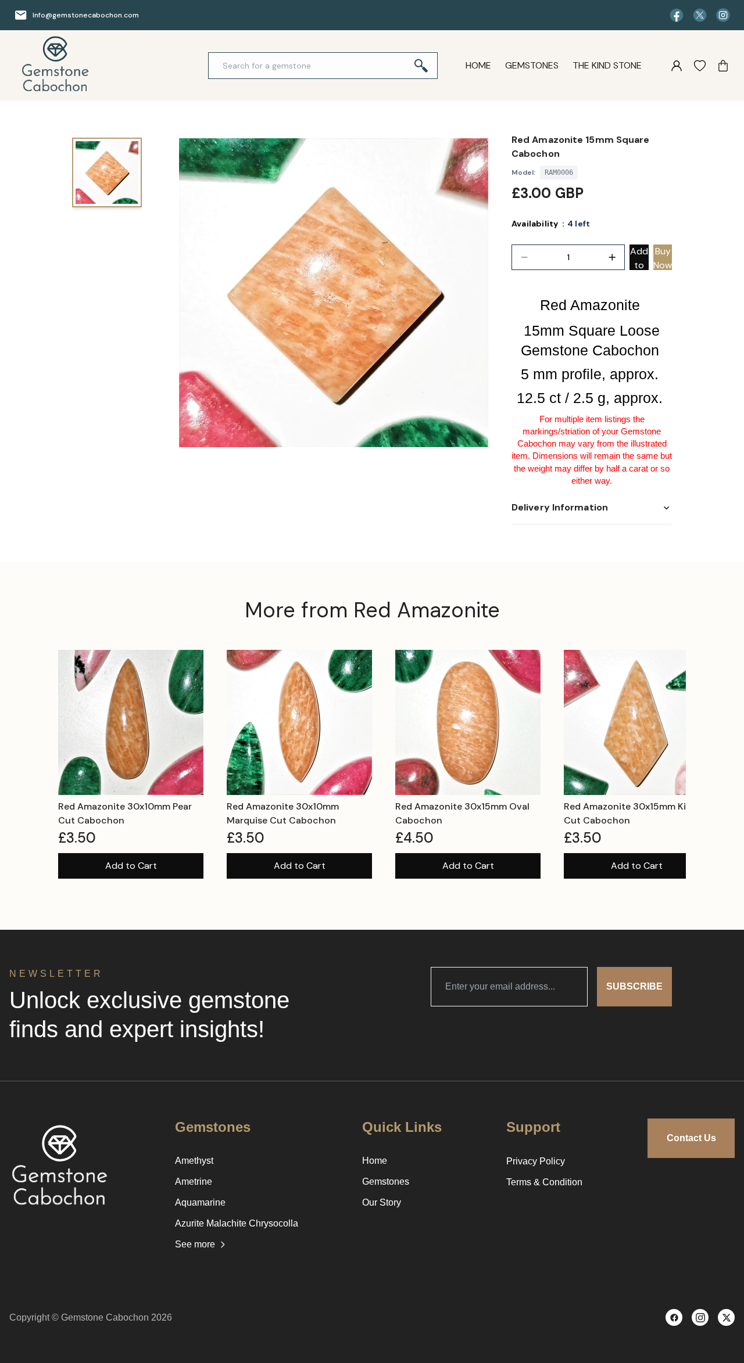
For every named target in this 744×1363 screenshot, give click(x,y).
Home (478, 65)
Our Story (381, 1202)
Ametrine (193, 1181)
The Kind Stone (607, 65)
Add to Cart (131, 865)
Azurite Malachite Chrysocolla (236, 1223)
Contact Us (691, 1138)
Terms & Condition (544, 1182)
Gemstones (532, 65)
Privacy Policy (535, 1161)
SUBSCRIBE (634, 986)
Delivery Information (560, 507)
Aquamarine (200, 1202)
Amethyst (194, 1161)
